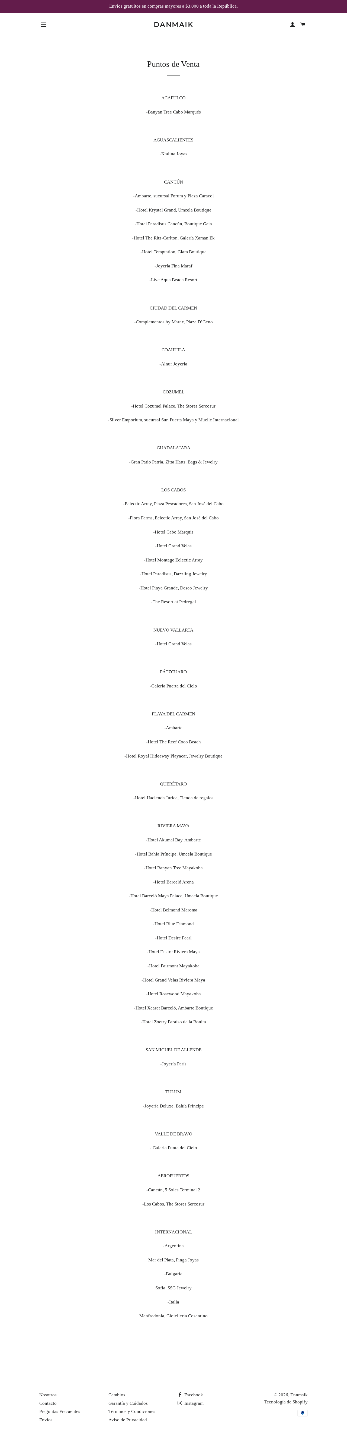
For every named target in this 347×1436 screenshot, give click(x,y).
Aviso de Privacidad (127, 1419)
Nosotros (48, 1394)
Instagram (193, 1403)
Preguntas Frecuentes (59, 1411)
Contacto (48, 1403)
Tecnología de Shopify (286, 1402)
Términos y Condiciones (131, 1411)
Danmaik (174, 24)
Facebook (193, 1394)
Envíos (46, 1419)
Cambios (116, 1394)
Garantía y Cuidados (128, 1403)
